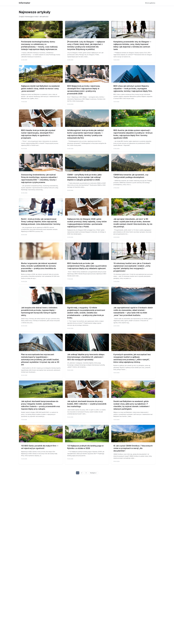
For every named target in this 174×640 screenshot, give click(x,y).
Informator (24, 3)
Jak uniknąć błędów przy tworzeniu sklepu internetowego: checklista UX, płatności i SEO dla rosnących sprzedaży (85, 357)
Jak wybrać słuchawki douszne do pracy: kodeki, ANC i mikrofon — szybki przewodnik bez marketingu (86, 403)
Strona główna (150, 3)
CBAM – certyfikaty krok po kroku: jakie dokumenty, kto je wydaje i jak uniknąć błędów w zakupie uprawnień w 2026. (84, 177)
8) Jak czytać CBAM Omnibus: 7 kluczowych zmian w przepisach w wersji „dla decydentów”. (133, 448)
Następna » (93, 473)
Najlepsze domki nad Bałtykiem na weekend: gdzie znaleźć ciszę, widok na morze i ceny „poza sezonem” (40, 88)
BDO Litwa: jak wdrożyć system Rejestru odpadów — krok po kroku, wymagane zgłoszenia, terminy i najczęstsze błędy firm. (132, 88)
